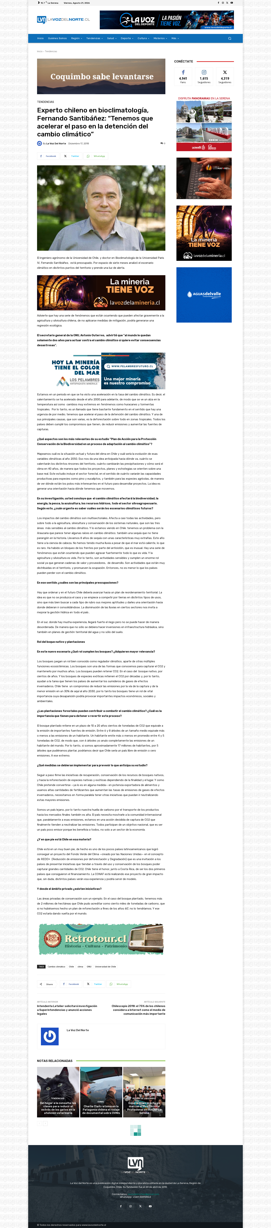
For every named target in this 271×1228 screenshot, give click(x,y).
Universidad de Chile (105, 966)
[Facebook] (218, 3)
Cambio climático (56, 966)
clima (80, 966)
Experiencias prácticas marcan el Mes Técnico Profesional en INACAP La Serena (144, 1108)
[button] (229, 38)
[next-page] (45, 1123)
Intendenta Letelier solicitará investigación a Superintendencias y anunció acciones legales (67, 1009)
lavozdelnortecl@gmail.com (143, 1194)
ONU (89, 966)
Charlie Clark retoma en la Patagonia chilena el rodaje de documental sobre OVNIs (101, 1110)
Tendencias (51, 51)
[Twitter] (227, 3)
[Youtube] (232, 3)
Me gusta (183, 70)
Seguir (204, 70)
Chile (71, 966)
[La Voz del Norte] (40, 143)
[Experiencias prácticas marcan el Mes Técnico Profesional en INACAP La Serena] (144, 1092)
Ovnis (101, 1102)
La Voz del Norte (56, 143)
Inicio (40, 51)
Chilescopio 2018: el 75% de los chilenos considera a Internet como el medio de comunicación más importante (138, 1009)
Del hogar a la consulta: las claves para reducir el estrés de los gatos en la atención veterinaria (58, 1108)
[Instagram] (223, 3)
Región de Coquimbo (144, 1098)
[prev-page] (39, 1123)
